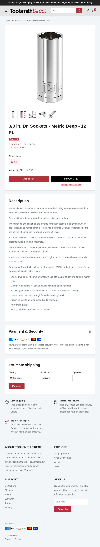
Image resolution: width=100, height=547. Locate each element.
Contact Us (10, 486)
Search (57, 466)
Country (12, 372)
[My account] (88, 10)
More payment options (71, 185)
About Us (58, 462)
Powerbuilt (15, 144)
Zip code (76, 372)
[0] (93, 10)
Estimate (16, 386)
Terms (8, 503)
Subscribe (63, 509)
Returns (9, 494)
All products (17, 20)
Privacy (8, 507)
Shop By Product (62, 458)
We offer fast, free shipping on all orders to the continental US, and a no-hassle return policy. (50, 3)
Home (7, 20)
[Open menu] (6, 11)
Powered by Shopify (13, 539)
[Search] (79, 10)
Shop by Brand (61, 453)
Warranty (9, 499)
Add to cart (28, 179)
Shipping (9, 490)
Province (45, 372)
